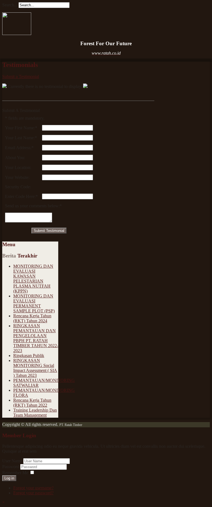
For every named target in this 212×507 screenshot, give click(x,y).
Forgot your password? (33, 492)
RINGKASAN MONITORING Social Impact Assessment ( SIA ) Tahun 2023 (35, 368)
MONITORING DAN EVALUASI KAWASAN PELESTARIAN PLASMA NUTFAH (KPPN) (33, 278)
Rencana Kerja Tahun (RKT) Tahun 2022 (32, 402)
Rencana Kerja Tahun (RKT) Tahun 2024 (32, 318)
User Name (12, 460)
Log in (9, 478)
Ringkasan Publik (28, 355)
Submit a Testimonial (20, 76)
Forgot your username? (33, 487)
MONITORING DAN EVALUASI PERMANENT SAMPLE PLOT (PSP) (34, 303)
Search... (9, 4)
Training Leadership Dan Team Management (35, 412)
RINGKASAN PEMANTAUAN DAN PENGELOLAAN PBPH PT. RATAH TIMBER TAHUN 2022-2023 (35, 338)
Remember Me (15, 472)
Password (11, 466)
